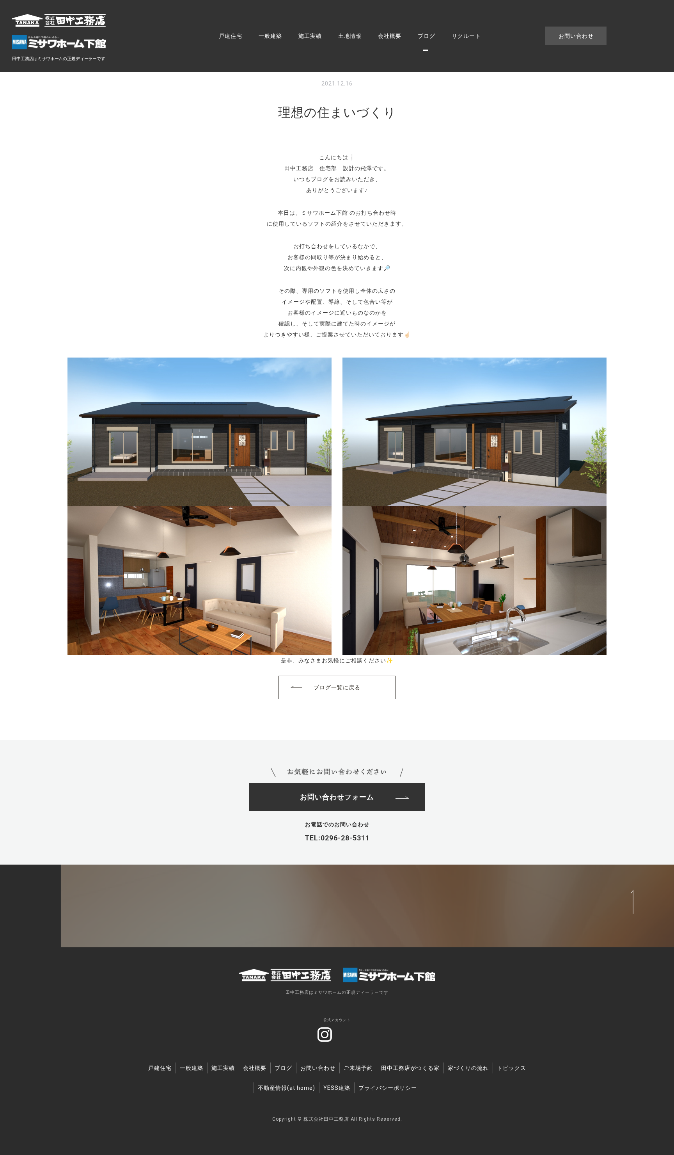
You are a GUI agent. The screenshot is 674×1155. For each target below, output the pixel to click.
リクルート (466, 36)
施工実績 (310, 36)
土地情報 (350, 36)
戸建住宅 (230, 36)
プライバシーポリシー (387, 1088)
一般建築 (270, 36)
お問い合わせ (576, 36)
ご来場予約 (358, 1068)
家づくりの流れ (468, 1068)
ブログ (426, 36)
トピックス (511, 1068)
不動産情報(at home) (286, 1088)
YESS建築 (336, 1088)
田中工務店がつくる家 (410, 1068)
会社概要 (389, 36)
